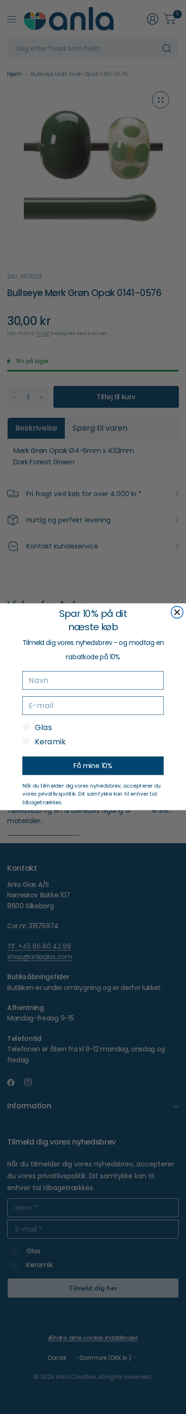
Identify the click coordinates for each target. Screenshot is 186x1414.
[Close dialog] (177, 612)
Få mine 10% (93, 765)
